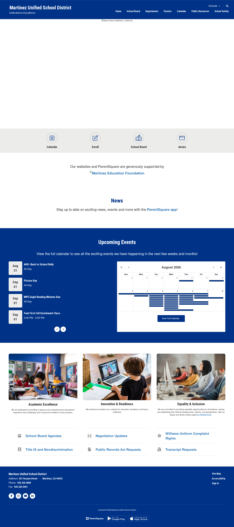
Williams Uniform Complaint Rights (187, 435)
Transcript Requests (180, 449)
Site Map (216, 473)
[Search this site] (227, 6)
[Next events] (63, 329)
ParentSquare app (162, 209)
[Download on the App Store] (139, 518)
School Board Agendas (43, 435)
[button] (214, 5)
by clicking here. (204, 414)
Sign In (215, 483)
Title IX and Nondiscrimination (49, 449)
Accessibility (218, 478)
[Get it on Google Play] (116, 518)
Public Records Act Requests (118, 449)
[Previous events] (57, 329)
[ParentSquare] (94, 518)
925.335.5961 (21, 486)
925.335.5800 (24, 482)
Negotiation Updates (111, 435)
